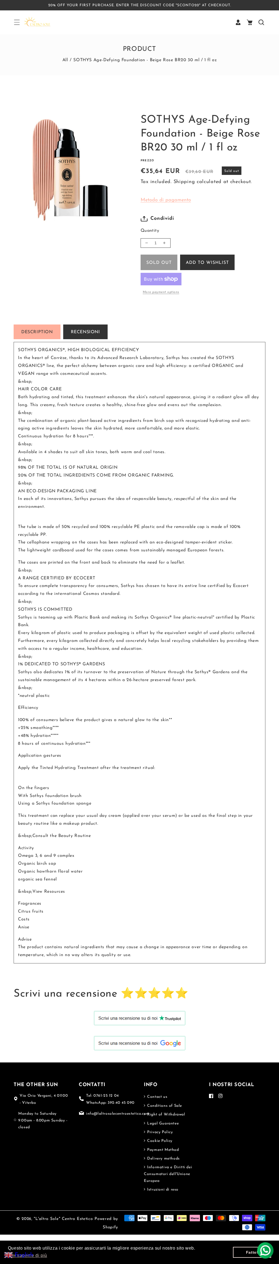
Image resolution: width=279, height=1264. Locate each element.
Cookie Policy (159, 1141)
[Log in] (238, 22)
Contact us (156, 1097)
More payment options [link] (161, 292)
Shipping (184, 182)
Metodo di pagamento (166, 200)
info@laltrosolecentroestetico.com (118, 1114)
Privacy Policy (159, 1132)
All (65, 60)
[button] (17, 22)
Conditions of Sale (164, 1106)
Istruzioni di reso (162, 1190)
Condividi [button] (162, 218)
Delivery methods (163, 1159)
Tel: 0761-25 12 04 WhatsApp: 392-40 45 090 (110, 1099)
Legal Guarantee (162, 1123)
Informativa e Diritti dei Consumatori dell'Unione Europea (168, 1174)
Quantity (150, 230)
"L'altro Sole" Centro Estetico (63, 1219)
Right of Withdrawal (165, 1114)
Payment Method (162, 1150)
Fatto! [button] (252, 1252)
